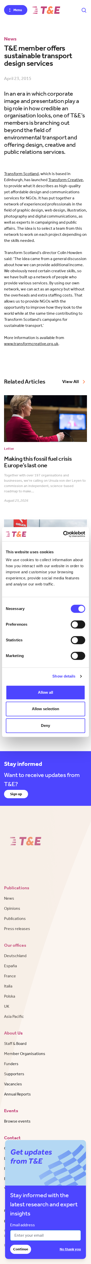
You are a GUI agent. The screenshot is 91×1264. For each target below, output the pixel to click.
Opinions (12, 908)
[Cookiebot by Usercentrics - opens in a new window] (64, 534)
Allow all (45, 692)
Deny (45, 725)
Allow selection (45, 709)
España (10, 965)
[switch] (78, 624)
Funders (11, 1063)
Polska (9, 996)
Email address (22, 1225)
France (10, 976)
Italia (8, 986)
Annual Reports (17, 1094)
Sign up (16, 794)
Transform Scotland (21, 173)
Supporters (14, 1073)
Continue (20, 1249)
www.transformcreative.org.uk (31, 343)
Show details (63, 676)
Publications (15, 918)
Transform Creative (65, 179)
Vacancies (13, 1084)
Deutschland (15, 955)
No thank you (70, 1249)
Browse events (17, 1121)
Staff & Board (15, 1043)
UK (6, 1006)
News (9, 898)
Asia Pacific (14, 1016)
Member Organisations (24, 1053)
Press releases (17, 928)
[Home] (46, 10)
